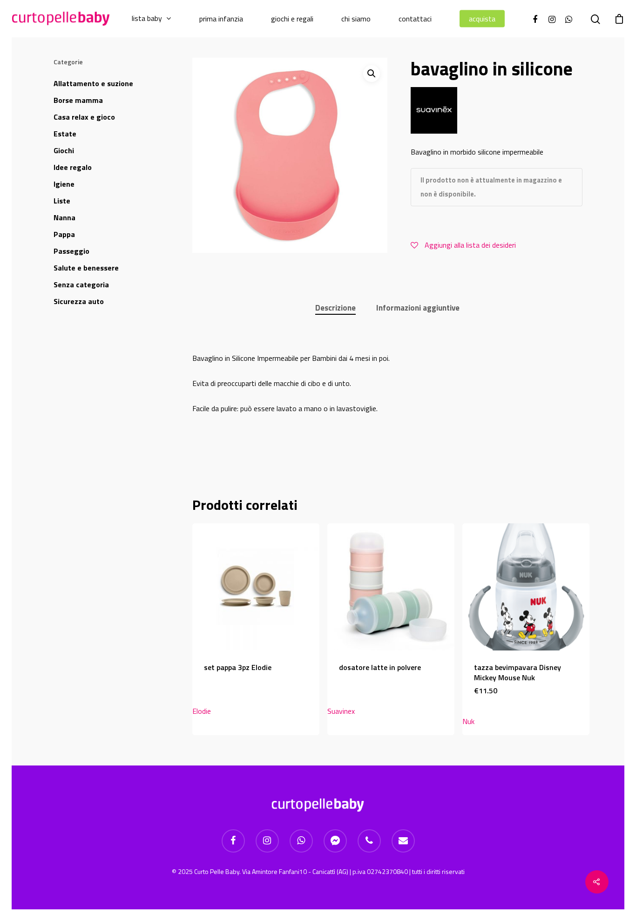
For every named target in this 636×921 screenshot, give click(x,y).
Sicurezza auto (79, 301)
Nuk (468, 721)
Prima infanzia (221, 19)
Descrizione (335, 308)
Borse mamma (78, 100)
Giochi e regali (292, 19)
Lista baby (147, 18)
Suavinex (341, 711)
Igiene (64, 184)
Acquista (482, 19)
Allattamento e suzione (93, 83)
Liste (62, 200)
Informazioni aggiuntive (418, 308)
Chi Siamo (356, 19)
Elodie (201, 711)
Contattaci (415, 19)
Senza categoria (81, 284)
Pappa (64, 234)
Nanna (64, 217)
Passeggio (71, 251)
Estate (65, 133)
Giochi (64, 150)
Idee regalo (73, 167)
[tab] (335, 308)
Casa (84, 116)
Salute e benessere (86, 267)
